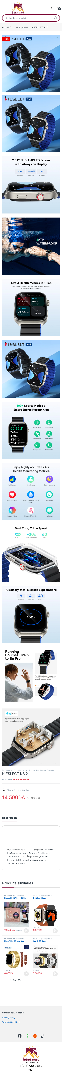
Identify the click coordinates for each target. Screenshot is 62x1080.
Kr (16, 860)
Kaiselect (44, 856)
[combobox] (26, 18)
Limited (25, 860)
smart (43, 860)
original (33, 860)
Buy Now (17, 979)
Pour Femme (41, 770)
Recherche (55, 18)
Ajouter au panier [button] (25, 973)
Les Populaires (21, 27)
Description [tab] (9, 818)
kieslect (10, 860)
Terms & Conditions (11, 1022)
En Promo (6, 770)
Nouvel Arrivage (29, 770)
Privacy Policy (8, 1017)
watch (22, 863)
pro (38, 860)
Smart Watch (52, 770)
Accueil (5, 27)
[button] (57, 37)
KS (19, 860)
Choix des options (25, 930)
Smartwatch (13, 863)
